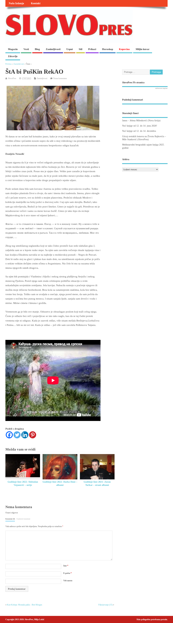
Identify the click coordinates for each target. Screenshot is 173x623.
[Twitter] (17, 434)
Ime (65, 566)
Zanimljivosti (53, 49)
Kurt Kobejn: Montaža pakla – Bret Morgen (24, 605)
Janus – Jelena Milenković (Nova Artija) (141, 120)
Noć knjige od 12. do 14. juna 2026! (139, 125)
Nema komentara (60, 78)
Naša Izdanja (16, 3)
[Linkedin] (24, 434)
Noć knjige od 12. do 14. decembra (139, 131)
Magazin (13, 49)
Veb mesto (67, 580)
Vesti (26, 49)
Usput (69, 49)
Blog (37, 49)
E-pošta (67, 573)
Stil (80, 49)
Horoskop (107, 49)
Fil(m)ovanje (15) (105, 605)
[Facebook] (9, 434)
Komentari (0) (10, 519)
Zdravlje (13, 56)
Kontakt (35, 3)
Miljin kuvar (143, 49)
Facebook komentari (23, 519)
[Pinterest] (32, 434)
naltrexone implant (161, 88)
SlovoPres (12, 78)
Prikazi (92, 49)
